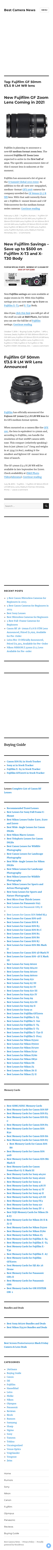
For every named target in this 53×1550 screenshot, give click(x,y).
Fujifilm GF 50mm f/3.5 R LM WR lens (32, 337)
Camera (7, 334)
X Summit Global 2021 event (23, 182)
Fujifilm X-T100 (11, 343)
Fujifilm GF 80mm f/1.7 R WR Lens (23, 227)
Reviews (11, 1411)
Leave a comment (41, 346)
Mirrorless (8, 233)
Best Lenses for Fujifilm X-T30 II (25, 1032)
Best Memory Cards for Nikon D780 (26, 1231)
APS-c (45, 331)
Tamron (11, 1437)
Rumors (32, 216)
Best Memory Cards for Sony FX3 (25, 1200)
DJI (8, 1380)
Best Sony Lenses (16, 613)
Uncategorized (15, 1445)
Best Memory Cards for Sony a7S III (26, 1197)
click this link (23, 313)
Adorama (16, 477)
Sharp (10, 1426)
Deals (14, 334)
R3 (23, 926)
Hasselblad (12, 1388)
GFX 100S (27, 189)
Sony (9, 1434)
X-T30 (27, 305)
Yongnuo (12, 1456)
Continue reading (30, 208)
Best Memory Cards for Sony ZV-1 (25, 1208)
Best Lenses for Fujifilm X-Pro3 (24, 1036)
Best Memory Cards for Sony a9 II (25, 1193)
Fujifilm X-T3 (11, 305)
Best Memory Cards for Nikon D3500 (27, 1227)
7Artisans (12, 1369)
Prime (7, 490)
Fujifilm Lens (25, 340)
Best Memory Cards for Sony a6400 (26, 1174)
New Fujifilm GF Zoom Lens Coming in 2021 (26, 100)
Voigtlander (13, 1453)
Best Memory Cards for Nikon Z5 (25, 1235)
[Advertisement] (26, 47)
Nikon (10, 1399)
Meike (10, 1396)
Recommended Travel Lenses (23, 808)
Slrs (15, 233)
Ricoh (10, 1415)
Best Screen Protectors (16, 1343)
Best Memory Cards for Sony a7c (24, 1204)
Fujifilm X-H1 (37, 340)
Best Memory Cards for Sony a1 (24, 1181)
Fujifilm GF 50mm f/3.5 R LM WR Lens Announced (23, 362)
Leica (9, 1392)
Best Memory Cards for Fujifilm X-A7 (27, 1254)
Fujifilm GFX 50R (11, 340)
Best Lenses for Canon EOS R (22, 914)
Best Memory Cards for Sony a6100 (26, 1178)
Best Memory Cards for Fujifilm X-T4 (27, 1242)
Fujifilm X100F (10, 346)
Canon (10, 1377)
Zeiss (9, 1460)
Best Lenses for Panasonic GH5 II (24, 907)
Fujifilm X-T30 (36, 343)
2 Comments (24, 233)
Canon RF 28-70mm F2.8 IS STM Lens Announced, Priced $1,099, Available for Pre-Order (27, 632)
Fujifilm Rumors (16, 230)
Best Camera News (19, 10)
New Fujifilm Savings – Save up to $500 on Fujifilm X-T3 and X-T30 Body (26, 251)
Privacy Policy (28, 1542)
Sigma (10, 1430)
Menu (44, 10)
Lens (26, 230)
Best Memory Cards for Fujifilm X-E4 (27, 1238)
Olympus (11, 1403)
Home (7, 1473)
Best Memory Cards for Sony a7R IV (26, 1185)
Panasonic (12, 1407)
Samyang (12, 1422)
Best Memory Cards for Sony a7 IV (25, 1189)
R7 (27, 1140)
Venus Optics (14, 1449)
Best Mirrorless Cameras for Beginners (27, 617)
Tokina (10, 1441)
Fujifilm (24, 216)
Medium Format (36, 230)
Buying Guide (26, 331)
